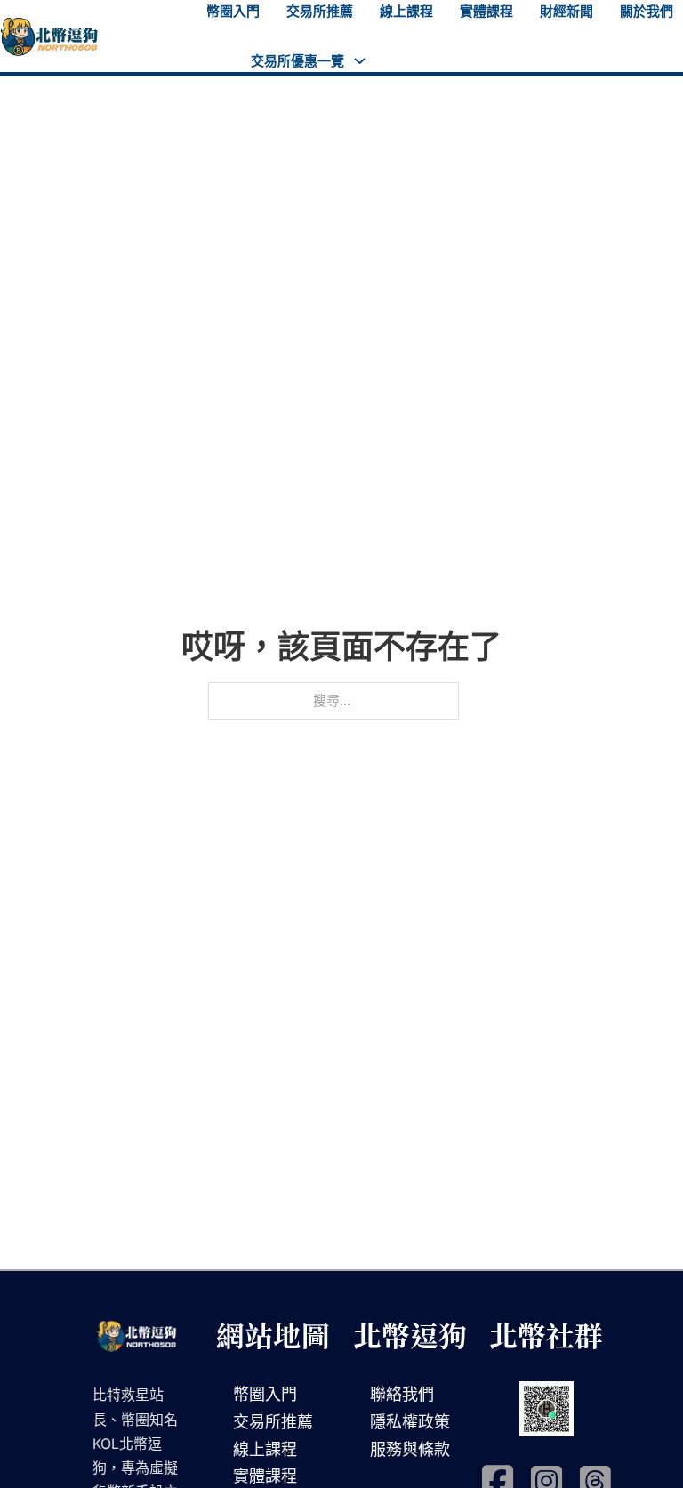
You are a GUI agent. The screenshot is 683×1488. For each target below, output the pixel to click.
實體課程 (486, 11)
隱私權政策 (410, 1421)
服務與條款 (410, 1449)
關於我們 (646, 11)
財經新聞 (566, 11)
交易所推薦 (319, 11)
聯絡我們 (402, 1394)
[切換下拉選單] (359, 61)
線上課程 (406, 11)
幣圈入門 (233, 11)
